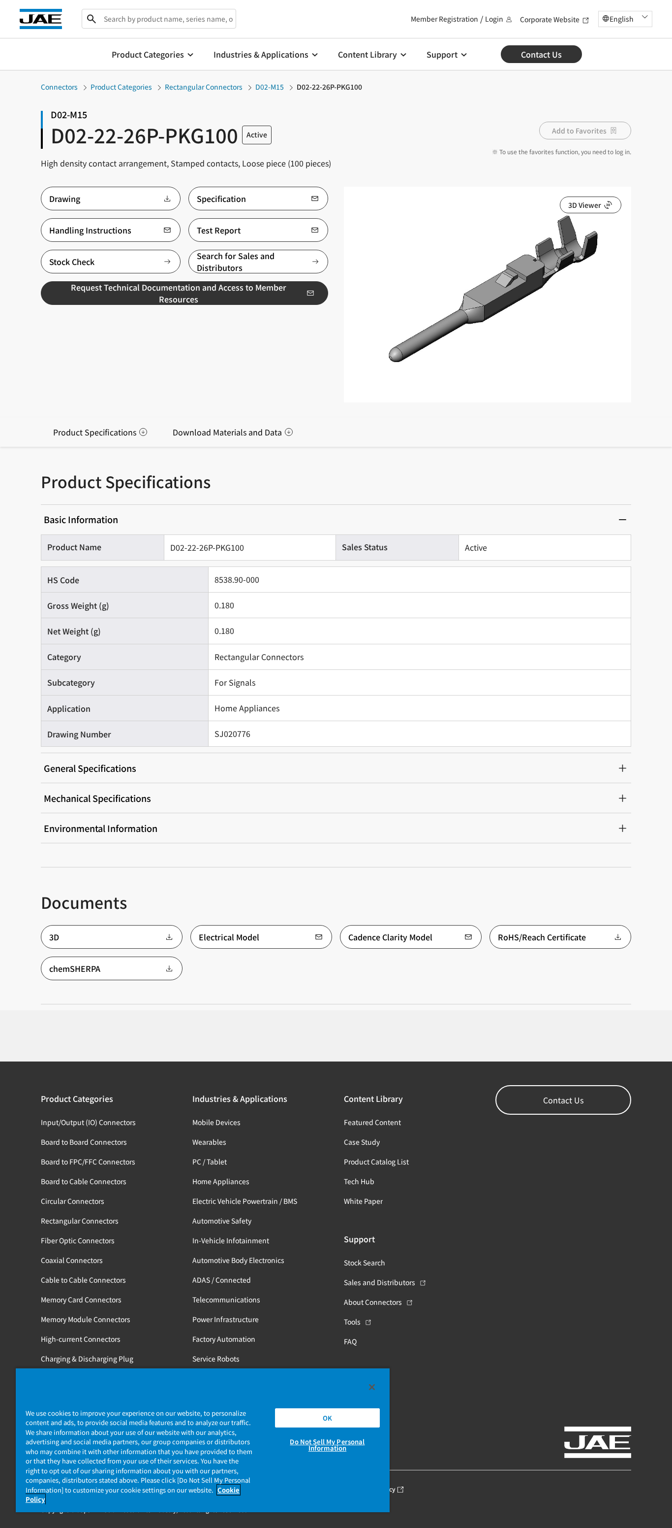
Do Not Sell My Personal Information (327, 1445)
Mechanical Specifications (97, 798)
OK (327, 1418)
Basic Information (81, 519)
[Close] (372, 1387)
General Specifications (90, 768)
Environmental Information (100, 828)
